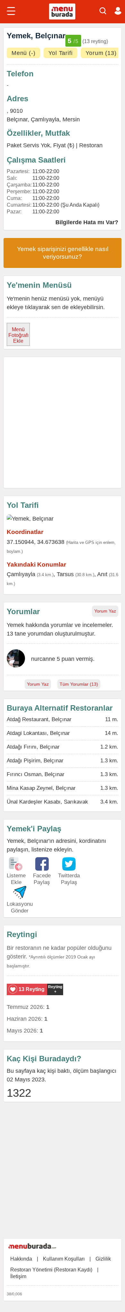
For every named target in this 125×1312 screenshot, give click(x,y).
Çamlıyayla (45, 119)
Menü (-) (23, 53)
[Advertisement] (62, 422)
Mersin (71, 119)
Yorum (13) (101, 53)
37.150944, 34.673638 (35, 542)
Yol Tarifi (60, 53)
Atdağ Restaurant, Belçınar (39, 719)
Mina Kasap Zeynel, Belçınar (41, 788)
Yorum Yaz (105, 611)
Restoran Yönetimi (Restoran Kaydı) (51, 1269)
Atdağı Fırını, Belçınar (33, 747)
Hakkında (21, 1259)
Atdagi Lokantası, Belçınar (38, 733)
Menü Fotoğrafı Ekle (18, 335)
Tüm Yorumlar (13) (79, 684)
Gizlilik (103, 1259)
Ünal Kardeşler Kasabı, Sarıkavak (47, 802)
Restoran (91, 145)
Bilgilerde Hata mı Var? (86, 222)
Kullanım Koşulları (64, 1259)
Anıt (102, 574)
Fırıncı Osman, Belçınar (35, 774)
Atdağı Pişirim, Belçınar (35, 761)
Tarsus (65, 574)
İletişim (18, 1276)
